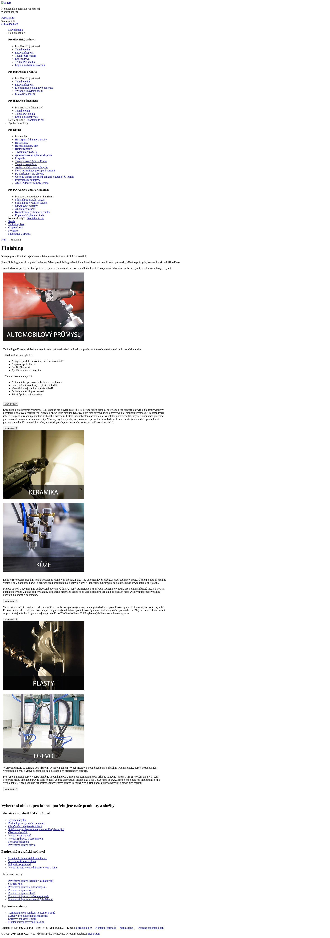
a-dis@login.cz (9, 23)
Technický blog (16, 224)
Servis (11, 221)
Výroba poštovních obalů (22, 861)
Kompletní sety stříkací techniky (32, 212)
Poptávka (8, 17)
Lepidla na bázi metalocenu (30, 65)
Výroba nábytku (17, 820)
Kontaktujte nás (35, 119)
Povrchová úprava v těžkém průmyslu (28, 896)
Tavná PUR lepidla (25, 55)
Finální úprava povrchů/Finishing (26, 921)
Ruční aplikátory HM (26, 145)
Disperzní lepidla (24, 52)
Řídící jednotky (23, 148)
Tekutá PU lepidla (25, 61)
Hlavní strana (15, 29)
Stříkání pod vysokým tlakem (31, 202)
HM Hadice (21, 142)
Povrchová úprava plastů (21, 893)
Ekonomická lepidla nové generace (34, 87)
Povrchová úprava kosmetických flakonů (30, 899)
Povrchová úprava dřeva (21, 844)
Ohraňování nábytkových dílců (25, 826)
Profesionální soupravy (27, 179)
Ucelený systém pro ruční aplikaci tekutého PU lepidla (44, 176)
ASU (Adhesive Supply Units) (31, 182)
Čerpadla (20, 158)
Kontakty (13, 230)
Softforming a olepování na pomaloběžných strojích (36, 829)
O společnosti (15, 227)
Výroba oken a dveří (19, 835)
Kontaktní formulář (105, 927)
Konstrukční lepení (18, 841)
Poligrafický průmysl (19, 864)
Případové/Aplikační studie (30, 215)
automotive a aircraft (19, 233)
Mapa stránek (127, 927)
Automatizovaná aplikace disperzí (33, 155)
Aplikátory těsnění (25, 208)
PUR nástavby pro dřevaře (29, 173)
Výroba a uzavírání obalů (29, 90)
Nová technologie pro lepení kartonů (35, 170)
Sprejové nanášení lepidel (22, 918)
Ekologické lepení (25, 93)
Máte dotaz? (10, 403)
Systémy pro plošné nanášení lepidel (28, 915)
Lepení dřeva (22, 58)
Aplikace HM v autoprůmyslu (31, 167)
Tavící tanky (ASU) (26, 151)
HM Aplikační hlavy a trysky (31, 139)
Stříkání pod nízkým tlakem (30, 199)
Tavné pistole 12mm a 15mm (31, 161)
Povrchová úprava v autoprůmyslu (27, 886)
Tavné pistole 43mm (26, 164)
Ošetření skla (15, 883)
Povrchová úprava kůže (21, 890)
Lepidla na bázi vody (26, 116)
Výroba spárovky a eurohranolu (25, 838)
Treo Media (93, 933)
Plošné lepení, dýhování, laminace (26, 823)
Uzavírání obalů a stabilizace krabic (27, 858)
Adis (4, 239)
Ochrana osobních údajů (151, 927)
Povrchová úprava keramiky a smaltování (30, 880)
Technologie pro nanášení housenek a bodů (31, 912)
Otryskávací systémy (26, 205)
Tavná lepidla (22, 49)
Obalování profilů (18, 832)
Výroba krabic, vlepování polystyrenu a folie (32, 867)
